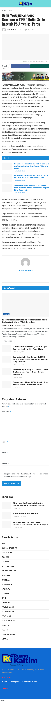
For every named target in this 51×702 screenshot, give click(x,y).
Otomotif (6, 602)
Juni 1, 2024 (17, 508)
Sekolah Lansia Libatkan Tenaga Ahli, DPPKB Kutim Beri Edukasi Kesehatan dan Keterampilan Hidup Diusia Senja (31, 187)
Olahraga (6, 593)
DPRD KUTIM (7, 552)
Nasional (6, 589)
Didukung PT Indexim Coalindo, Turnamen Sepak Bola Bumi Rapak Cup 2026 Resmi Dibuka (31, 176)
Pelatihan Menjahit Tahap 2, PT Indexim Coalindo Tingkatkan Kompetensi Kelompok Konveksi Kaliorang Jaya (30, 371)
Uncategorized (8, 634)
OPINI (4, 598)
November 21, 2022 (20, 516)
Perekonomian (8, 621)
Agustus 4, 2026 (20, 171)
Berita (10, 11)
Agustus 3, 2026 (20, 180)
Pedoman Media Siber (29, 682)
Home (4, 11)
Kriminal (5, 580)
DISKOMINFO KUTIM (10, 548)
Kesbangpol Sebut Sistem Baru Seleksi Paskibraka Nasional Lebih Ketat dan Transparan (30, 523)
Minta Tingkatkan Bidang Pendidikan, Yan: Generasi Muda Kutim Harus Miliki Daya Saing (29, 504)
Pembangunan (8, 607)
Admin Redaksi (15, 30)
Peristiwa (6, 625)
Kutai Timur (7, 584)
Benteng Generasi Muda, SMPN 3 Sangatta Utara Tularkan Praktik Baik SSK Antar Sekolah (30, 383)
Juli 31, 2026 (18, 377)
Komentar (6, 412)
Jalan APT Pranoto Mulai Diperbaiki (25, 513)
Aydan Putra (39, 670)
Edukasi (5, 557)
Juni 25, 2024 (18, 528)
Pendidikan (6, 616)
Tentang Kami (14, 682)
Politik (5, 630)
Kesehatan (6, 575)
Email (5, 452)
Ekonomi (5, 562)
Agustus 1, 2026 (20, 192)
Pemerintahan (8, 612)
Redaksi (4, 682)
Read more (8, 341)
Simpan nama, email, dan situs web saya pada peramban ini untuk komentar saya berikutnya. (26, 475)
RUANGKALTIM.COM (16, 670)
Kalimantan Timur (10, 571)
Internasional (8, 566)
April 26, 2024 (29, 30)
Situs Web (5, 463)
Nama (5, 442)
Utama (5, 639)
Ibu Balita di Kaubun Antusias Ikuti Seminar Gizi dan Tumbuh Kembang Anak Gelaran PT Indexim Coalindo (31, 166)
